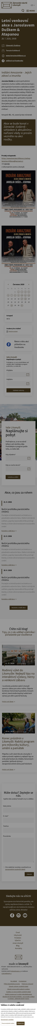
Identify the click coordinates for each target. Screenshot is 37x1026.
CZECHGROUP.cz (7, 973)
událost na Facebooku (14, 61)
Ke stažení (14, 981)
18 (25, 299)
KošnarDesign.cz (16, 971)
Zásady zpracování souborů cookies (18, 989)
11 (25, 295)
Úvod (18, 932)
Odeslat (29, 874)
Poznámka (7, 836)
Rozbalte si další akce (8, 531)
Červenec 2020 (18, 284)
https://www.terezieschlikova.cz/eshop (16, 158)
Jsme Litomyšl (17, 943)
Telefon (6, 826)
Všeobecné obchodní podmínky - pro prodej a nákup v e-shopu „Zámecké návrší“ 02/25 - (19, 998)
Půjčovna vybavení (27, 984)
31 (22, 305)
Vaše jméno (7, 806)
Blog (17, 946)
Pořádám (17, 938)
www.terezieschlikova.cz (16, 55)
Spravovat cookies (7, 1019)
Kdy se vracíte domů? (13, 465)
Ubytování (18, 935)
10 (22, 295)
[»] (29, 284)
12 (28, 295)
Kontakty (18, 948)
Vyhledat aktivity (18, 390)
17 (22, 299)
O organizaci (22, 981)
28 (11, 305)
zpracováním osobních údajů (15, 869)
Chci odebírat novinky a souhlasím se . (18, 868)
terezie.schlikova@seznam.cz (12, 161)
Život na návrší (21, 663)
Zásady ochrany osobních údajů (18, 986)
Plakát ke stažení (13, 331)
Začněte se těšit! (13, 477)
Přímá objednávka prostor (12, 984)
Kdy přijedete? (11, 454)
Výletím (18, 940)
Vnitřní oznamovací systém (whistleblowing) (18, 994)
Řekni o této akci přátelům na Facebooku (21, 344)
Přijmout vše (20, 1023)
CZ (32, 5)
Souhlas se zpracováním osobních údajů (18, 992)
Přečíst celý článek (7, 701)
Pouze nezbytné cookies (8, 1023)
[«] (8, 284)
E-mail (6, 816)
